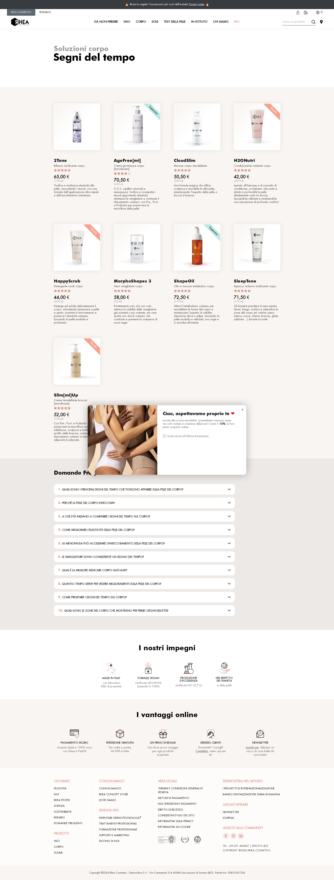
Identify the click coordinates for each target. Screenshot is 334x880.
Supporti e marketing (114, 835)
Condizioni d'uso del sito (176, 815)
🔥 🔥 (167, 4)
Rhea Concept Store (113, 794)
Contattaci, (202, 751)
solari (58, 852)
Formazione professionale (118, 829)
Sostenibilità (62, 811)
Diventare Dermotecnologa (120, 817)
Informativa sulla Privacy (175, 821)
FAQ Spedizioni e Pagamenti (177, 803)
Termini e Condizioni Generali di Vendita (180, 790)
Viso (57, 841)
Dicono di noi (109, 841)
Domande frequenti (68, 823)
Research (45, 12)
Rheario (59, 817)
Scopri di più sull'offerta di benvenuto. (188, 436)
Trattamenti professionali (118, 823)
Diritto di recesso (170, 809)
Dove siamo (107, 800)
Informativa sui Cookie (174, 827)
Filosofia (60, 788)
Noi (56, 794)
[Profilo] (298, 12)
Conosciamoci (110, 788)
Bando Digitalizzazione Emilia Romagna (251, 794)
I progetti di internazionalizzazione (249, 788)
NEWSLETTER (231, 812)
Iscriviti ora (252, 747)
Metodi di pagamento (173, 798)
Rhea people (62, 800)
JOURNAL (228, 817)
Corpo (58, 846)
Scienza (59, 805)
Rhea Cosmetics (21, 12)
